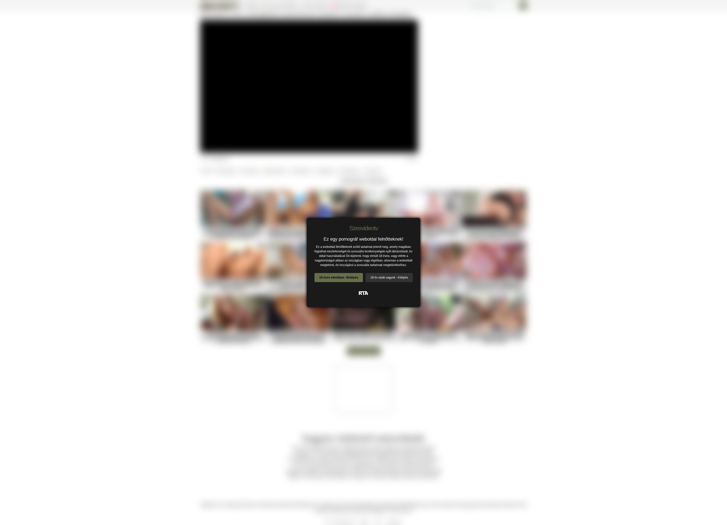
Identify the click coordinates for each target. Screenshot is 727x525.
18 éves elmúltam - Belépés (338, 277)
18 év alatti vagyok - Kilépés (389, 277)
